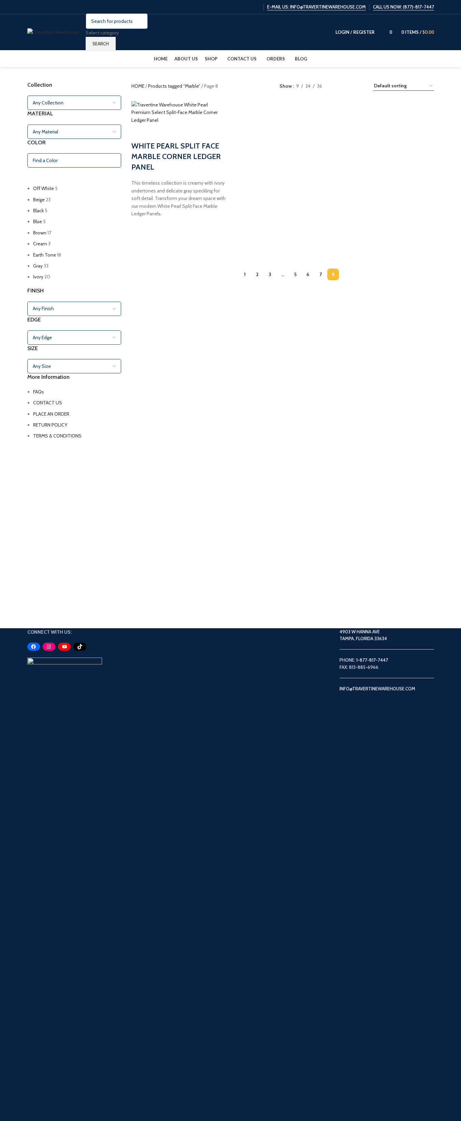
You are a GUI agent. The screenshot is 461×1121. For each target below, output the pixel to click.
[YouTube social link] (247, 7)
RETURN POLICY (50, 425)
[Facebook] (33, 647)
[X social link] (229, 7)
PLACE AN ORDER (51, 414)
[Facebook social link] (221, 7)
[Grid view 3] (349, 86)
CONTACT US (47, 403)
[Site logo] (53, 32)
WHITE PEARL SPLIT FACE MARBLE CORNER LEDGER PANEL (176, 156)
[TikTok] (79, 647)
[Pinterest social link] (255, 7)
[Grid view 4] (360, 86)
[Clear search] (35, 176)
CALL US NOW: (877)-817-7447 (403, 7)
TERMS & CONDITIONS (57, 436)
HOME (138, 86)
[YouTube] (64, 647)
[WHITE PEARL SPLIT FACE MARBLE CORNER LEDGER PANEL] (179, 112)
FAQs (38, 392)
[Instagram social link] (238, 7)
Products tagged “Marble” (174, 86)
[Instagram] (49, 647)
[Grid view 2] (338, 86)
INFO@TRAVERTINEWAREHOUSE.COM (377, 688)
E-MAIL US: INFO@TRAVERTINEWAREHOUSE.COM (316, 7)
